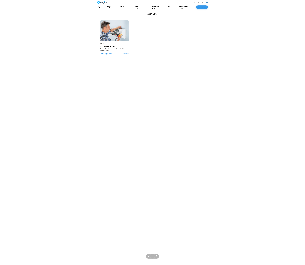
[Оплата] (198, 2)
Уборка (99, 7)
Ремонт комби (109, 7)
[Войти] (202, 2)
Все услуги (170, 7)
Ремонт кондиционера (139, 7)
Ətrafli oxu (126, 53)
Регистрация (202, 7)
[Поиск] (194, 2)
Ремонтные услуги (155, 7)
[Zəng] (148, 256)
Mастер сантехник (123, 7)
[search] (194, 2)
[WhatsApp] (156, 256)
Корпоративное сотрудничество (183, 7)
